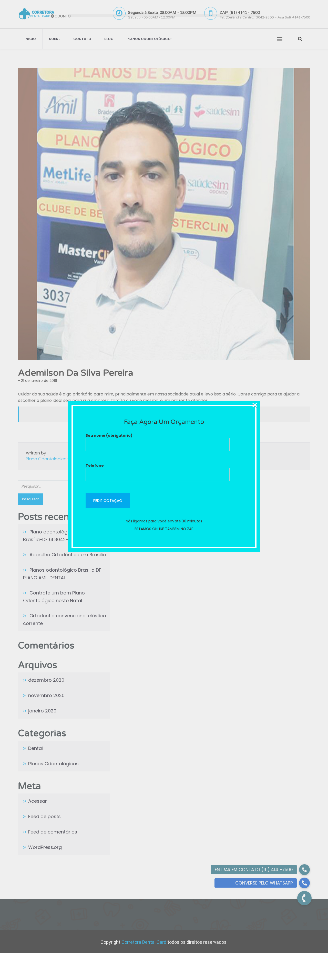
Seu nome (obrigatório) (109, 435)
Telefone (95, 465)
